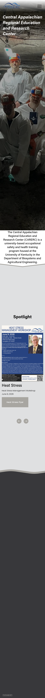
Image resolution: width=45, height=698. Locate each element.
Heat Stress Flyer (15, 402)
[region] (22, 374)
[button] (8, 666)
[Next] (26, 421)
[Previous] (19, 421)
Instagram (7, 695)
